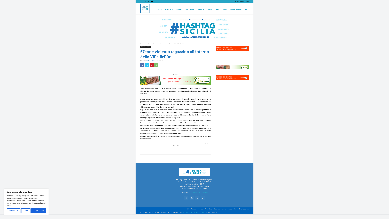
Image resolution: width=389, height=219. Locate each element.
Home (142, 43)
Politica (209, 10)
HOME (160, 10)
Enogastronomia (236, 10)
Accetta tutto (39, 211)
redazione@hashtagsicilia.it (198, 193)
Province (168, 10)
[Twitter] (148, 1)
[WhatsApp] (156, 65)
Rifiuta (26, 211)
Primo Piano (189, 10)
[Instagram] (145, 1)
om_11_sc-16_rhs (150, 60)
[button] (246, 10)
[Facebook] (141, 1)
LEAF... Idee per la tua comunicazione (193, 212)
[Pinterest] (152, 65)
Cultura (217, 10)
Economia (200, 10)
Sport (225, 10)
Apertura (179, 10)
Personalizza (13, 211)
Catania (148, 46)
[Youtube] (151, 1)
